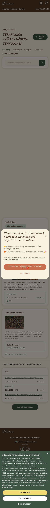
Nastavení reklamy (29, 483)
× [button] (47, 454)
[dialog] (25, 479)
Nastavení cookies (26, 485)
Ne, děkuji (25, 273)
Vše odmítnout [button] (24, 499)
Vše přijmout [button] (25, 493)
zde (17, 259)
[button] (25, 504)
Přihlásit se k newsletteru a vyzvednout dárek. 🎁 (25, 267)
